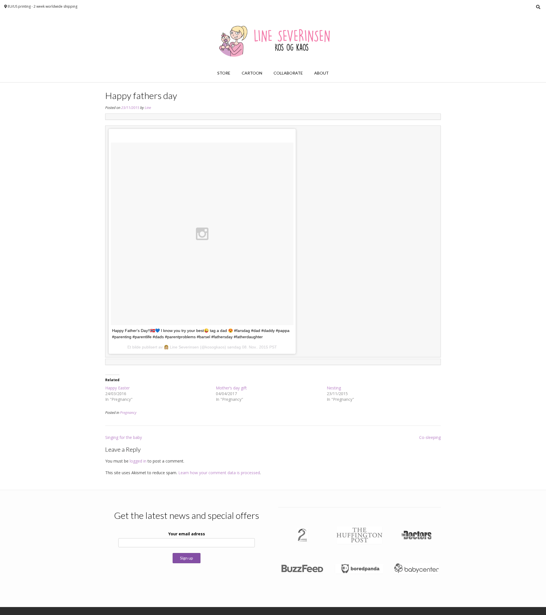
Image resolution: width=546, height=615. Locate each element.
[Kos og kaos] (273, 39)
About (321, 73)
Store (223, 73)
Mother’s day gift (231, 388)
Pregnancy (128, 412)
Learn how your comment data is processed (219, 472)
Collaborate (288, 73)
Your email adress (186, 533)
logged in (138, 461)
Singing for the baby (123, 437)
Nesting (334, 388)
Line (148, 107)
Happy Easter (117, 388)
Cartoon (252, 73)
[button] (302, 535)
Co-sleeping (430, 437)
